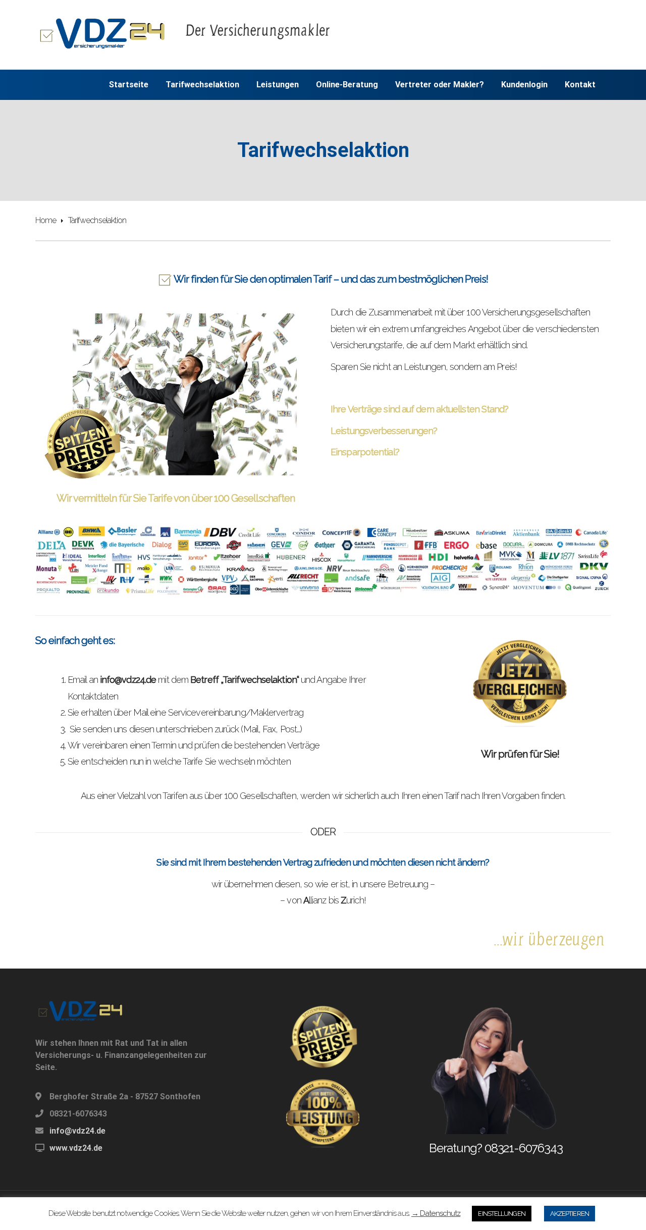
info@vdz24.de (77, 1131)
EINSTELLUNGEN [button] (501, 1213)
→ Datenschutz (435, 1213)
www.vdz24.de (75, 1148)
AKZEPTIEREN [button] (569, 1213)
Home (45, 220)
